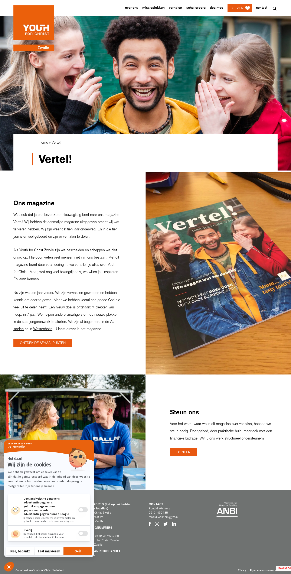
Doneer (183, 452)
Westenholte (42, 329)
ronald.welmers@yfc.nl (164, 517)
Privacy (242, 570)
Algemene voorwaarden (264, 570)
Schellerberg (196, 8)
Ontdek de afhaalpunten (43, 343)
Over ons (131, 8)
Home (43, 142)
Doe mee (216, 8)
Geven (237, 8)
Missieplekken (153, 8)
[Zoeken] (275, 8)
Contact (261, 8)
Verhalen (175, 8)
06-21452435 (158, 512)
